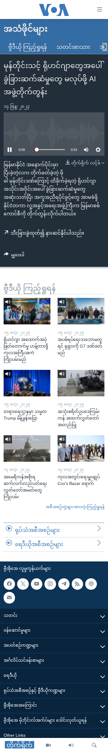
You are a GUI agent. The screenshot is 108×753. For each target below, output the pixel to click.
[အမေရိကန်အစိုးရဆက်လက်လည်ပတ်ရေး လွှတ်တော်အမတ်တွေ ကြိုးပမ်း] (27, 448)
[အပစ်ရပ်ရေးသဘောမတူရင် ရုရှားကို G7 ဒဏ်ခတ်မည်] (81, 311)
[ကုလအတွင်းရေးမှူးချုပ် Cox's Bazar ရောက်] (81, 448)
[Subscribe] (9, 597)
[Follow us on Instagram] (50, 584)
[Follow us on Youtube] (36, 584)
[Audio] (71, 745)
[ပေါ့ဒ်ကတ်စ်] (91, 584)
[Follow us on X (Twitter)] (22, 584)
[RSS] (77, 584)
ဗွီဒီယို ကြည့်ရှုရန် (27, 47)
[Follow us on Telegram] (64, 584)
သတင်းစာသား (73, 47)
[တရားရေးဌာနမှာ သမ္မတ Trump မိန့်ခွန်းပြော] (27, 383)
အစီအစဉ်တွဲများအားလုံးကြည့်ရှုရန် (75, 507)
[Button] (14, 256)
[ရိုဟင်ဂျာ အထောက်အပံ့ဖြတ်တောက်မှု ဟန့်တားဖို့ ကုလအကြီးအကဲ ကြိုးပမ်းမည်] (27, 311)
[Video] (48, 745)
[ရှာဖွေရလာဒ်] (94, 745)
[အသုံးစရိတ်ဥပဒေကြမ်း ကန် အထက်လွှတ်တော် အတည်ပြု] (81, 383)
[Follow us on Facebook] (9, 584)
